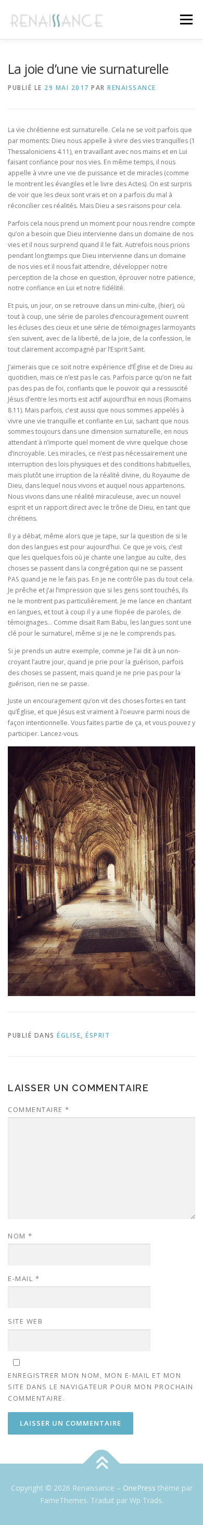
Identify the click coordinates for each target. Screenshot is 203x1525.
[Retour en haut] (101, 1463)
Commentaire (39, 1109)
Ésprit (97, 1035)
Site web (25, 1321)
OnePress (139, 1488)
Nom (20, 1235)
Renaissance (131, 87)
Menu (185, 19)
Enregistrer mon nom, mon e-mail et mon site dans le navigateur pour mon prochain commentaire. (101, 1387)
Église (69, 1035)
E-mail (24, 1278)
